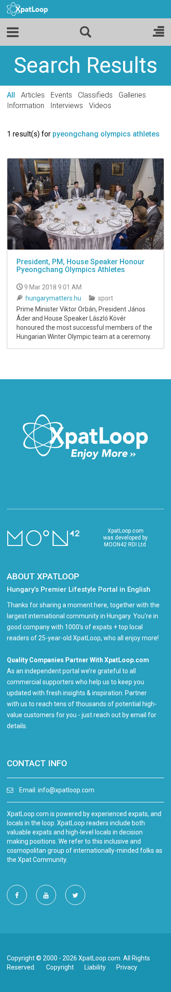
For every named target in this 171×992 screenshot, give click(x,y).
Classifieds (95, 95)
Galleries (132, 95)
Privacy (126, 967)
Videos (100, 105)
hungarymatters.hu (53, 298)
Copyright (60, 967)
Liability (95, 967)
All (11, 95)
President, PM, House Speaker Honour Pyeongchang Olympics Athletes (80, 265)
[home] (27, 8)
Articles (33, 95)
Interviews (66, 105)
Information (25, 105)
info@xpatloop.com (66, 790)
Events (61, 95)
